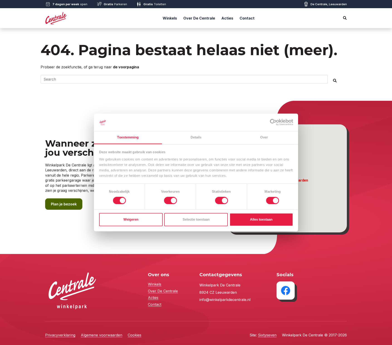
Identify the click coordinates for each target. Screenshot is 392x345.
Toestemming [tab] (128, 137)
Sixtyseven (267, 335)
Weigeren (130, 219)
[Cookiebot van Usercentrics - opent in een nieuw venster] (273, 122)
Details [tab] (196, 137)
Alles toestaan (261, 219)
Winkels (170, 18)
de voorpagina (126, 67)
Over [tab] (264, 137)
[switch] (170, 200)
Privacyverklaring (60, 335)
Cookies (134, 335)
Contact (247, 18)
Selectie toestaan (196, 219)
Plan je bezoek (64, 204)
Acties (227, 18)
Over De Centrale (199, 18)
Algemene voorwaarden (101, 335)
